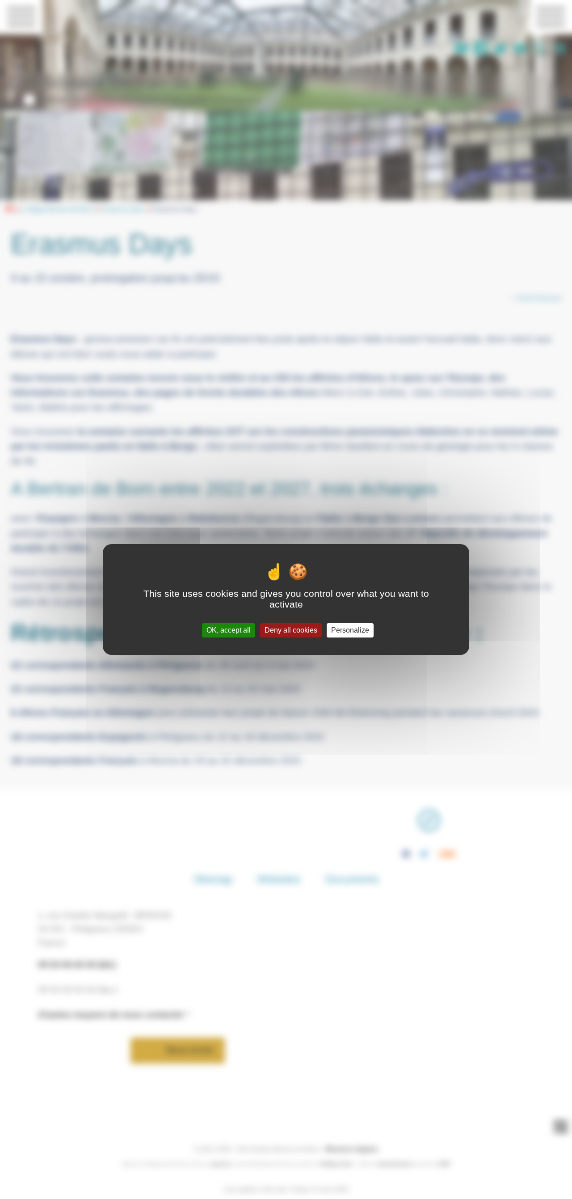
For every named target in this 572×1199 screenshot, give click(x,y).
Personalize (350, 630)
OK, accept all (228, 630)
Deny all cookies (291, 630)
